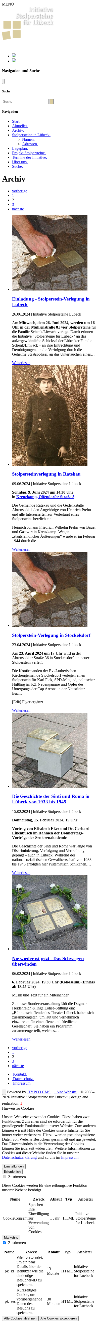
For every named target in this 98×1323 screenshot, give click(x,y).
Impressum (21, 1083)
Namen (28, 139)
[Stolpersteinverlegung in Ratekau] (49, 464)
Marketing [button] (11, 1237)
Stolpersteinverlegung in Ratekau (46, 474)
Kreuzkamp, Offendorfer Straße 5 (45, 497)
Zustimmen (16, 1177)
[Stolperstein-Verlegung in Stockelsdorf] (49, 625)
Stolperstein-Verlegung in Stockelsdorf (51, 635)
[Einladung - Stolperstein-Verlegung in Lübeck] (49, 289)
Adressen (30, 144)
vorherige (19, 191)
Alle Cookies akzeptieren (58, 1318)
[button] (31, 135)
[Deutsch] (14, 56)
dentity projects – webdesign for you (50, 1103)
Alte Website (66, 1092)
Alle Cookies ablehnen (20, 1318)
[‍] (52, 101)
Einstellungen (14, 1166)
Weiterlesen (21, 363)
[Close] (3, 81)
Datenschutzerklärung (19, 1157)
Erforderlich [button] (12, 1171)
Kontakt (19, 1074)
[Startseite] (28, 38)
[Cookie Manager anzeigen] (4, 1092)
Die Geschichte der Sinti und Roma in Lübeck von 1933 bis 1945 (50, 799)
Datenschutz (23, 1079)
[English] (14, 61)
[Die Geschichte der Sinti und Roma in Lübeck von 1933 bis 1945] (49, 786)
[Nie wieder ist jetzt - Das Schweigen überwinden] (49, 949)
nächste (18, 209)
